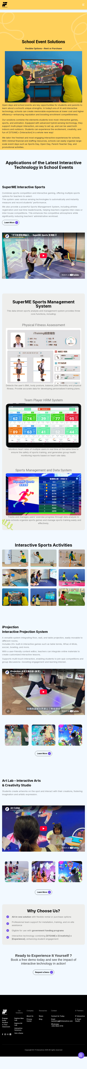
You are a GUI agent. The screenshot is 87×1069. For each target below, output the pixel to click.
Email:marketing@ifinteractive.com (62, 1020)
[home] (4, 4)
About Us (30, 1016)
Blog (40, 1019)
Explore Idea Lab (19, 1019)
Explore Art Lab (18, 1024)
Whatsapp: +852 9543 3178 (57, 1025)
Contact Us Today (57, 1016)
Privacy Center (29, 1020)
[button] (83, 4)
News (41, 1016)
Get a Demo (18, 1033)
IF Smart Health (78, 1020)
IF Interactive (80, 1016)
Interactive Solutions (18, 1029)
